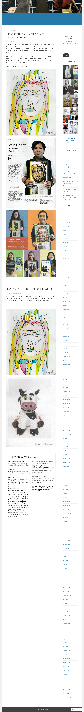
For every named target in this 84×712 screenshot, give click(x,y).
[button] (31, 102)
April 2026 (65, 219)
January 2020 (66, 360)
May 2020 (65, 348)
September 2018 (67, 411)
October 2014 (66, 548)
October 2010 (66, 693)
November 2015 (66, 505)
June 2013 (65, 599)
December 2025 (66, 226)
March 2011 (65, 682)
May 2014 (65, 564)
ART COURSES (66, 15)
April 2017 (65, 442)
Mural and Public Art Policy (25, 15)
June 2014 (65, 560)
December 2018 (66, 399)
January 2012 (66, 654)
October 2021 (66, 309)
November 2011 (66, 662)
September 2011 (67, 670)
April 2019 (65, 383)
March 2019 (65, 387)
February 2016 (66, 493)
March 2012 (65, 646)
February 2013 (66, 615)
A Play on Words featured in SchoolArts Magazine (29, 289)
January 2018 (66, 427)
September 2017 (67, 434)
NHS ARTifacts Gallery (42, 19)
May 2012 (65, 639)
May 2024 (65, 246)
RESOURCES (65, 19)
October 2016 (66, 466)
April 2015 (65, 525)
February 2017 (66, 450)
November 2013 (66, 588)
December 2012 (66, 623)
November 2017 (66, 431)
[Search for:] (70, 31)
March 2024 (65, 254)
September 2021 (67, 313)
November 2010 (66, 690)
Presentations (40, 15)
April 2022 (65, 289)
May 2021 (65, 317)
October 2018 (66, 407)
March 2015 (65, 529)
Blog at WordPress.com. (42, 709)
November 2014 (66, 544)
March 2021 (65, 325)
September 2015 (67, 513)
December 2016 (66, 458)
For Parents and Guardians (49, 23)
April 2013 (65, 607)
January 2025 (66, 238)
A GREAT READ (55, 19)
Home (12, 15)
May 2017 (65, 438)
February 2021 (66, 328)
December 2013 (66, 584)
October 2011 (66, 666)
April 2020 (65, 352)
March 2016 (65, 489)
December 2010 (66, 686)
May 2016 (65, 482)
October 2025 (66, 230)
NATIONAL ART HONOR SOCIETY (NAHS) (23, 19)
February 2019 (66, 391)
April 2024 (65, 250)
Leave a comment (17, 41)
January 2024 (66, 258)
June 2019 (65, 376)
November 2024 (66, 242)
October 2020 (66, 340)
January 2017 (66, 454)
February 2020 (66, 356)
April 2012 (65, 643)
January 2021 (66, 332)
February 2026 (66, 223)
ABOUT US (62, 23)
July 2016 (65, 474)
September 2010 (67, 697)
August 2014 (66, 556)
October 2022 (66, 274)
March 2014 (65, 572)
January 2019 (66, 395)
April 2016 (65, 486)
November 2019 (66, 364)
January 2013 (66, 619)
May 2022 (65, 285)
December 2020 (66, 336)
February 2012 (66, 650)
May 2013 (65, 603)
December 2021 (66, 301)
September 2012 (67, 635)
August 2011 (66, 674)
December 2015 (66, 501)
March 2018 (65, 419)
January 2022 (66, 297)
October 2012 (66, 631)
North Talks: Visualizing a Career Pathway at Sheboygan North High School (70, 183)
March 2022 (65, 293)
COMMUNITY (35, 23)
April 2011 (65, 678)
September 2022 (67, 278)
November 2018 (66, 403)
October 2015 (66, 509)
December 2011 (66, 658)
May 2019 (65, 380)
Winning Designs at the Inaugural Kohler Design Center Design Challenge (70, 166)
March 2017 (65, 446)
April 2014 (65, 568)
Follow (66, 55)
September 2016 (67, 470)
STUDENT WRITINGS (14, 23)
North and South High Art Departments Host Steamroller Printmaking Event (70, 197)
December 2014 (66, 540)
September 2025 (67, 234)
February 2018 (66, 423)
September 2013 (67, 595)
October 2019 (66, 368)
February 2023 (66, 266)
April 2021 (65, 321)
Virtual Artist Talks (54, 15)
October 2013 (66, 591)
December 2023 (66, 262)
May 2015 (65, 521)
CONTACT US (72, 23)
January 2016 (66, 497)
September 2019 (67, 372)
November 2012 (66, 627)
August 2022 (66, 281)
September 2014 (67, 552)
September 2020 (67, 344)
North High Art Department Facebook (71, 140)
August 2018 (66, 415)
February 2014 (66, 576)
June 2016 (65, 478)
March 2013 (65, 611)
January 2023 (66, 270)
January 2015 (66, 536)
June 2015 (65, 517)
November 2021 (66, 305)
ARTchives (25, 23)
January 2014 (66, 580)
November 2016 (66, 462)
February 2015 (66, 533)
